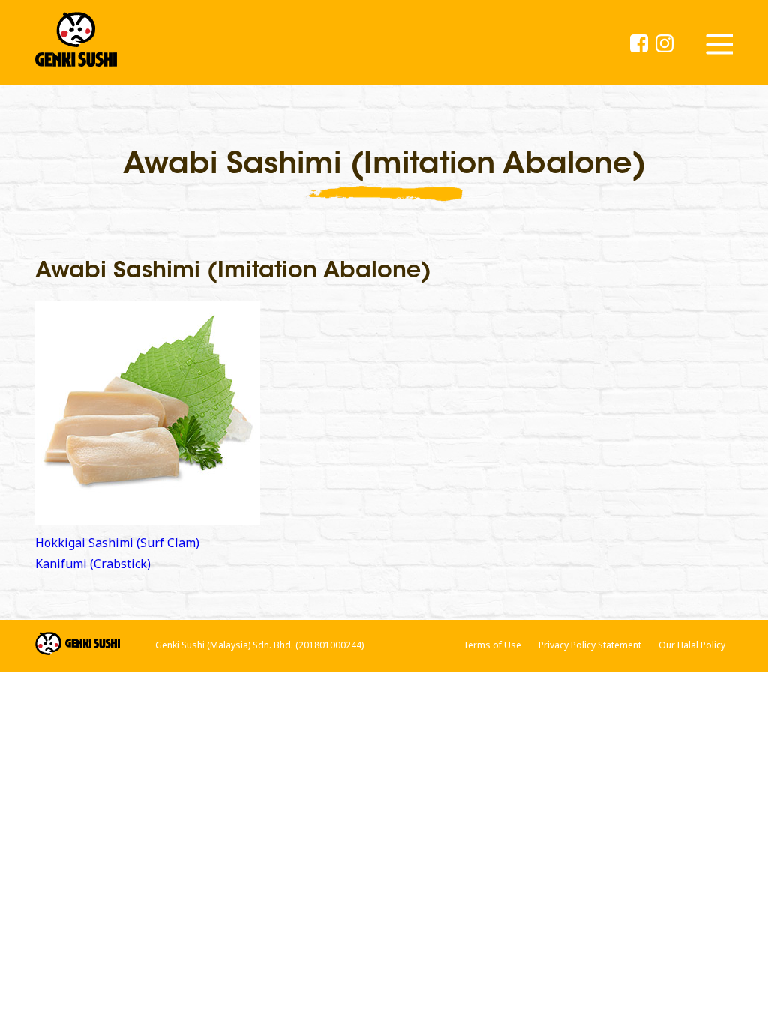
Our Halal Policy (691, 645)
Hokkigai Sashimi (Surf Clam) (117, 542)
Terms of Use (492, 645)
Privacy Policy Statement (589, 645)
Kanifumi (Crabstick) (93, 563)
